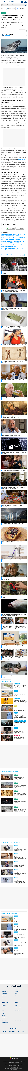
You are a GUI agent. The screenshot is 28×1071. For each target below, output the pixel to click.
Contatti (23, 1031)
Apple (16, 993)
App (15, 995)
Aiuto (18, 1065)
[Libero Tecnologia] (14, 1028)
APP (15, 705)
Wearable (4, 1005)
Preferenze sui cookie (12, 1065)
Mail (22, 4)
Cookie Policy (21, 1064)
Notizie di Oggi (5, 991)
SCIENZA (4, 13)
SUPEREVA (17, 1062)
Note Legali (11, 1064)
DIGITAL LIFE (16, 735)
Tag (18, 1031)
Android (16, 991)
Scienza (3, 997)
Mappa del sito (12, 1031)
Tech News (4, 995)
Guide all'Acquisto (18, 1007)
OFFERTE (16, 691)
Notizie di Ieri (4, 993)
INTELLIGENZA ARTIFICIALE (19, 720)
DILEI (15, 1061)
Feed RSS (4, 1031)
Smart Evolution (5, 1007)
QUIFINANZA (23, 1061)
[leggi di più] (26, 35)
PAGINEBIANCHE (6, 1061)
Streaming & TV (5, 1015)
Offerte (3, 998)
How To (16, 1005)
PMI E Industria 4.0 (19, 1021)
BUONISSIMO (11, 1062)
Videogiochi (4, 1017)
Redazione (17, 1011)
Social (3, 1013)
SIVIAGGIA (18, 1061)
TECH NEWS (16, 683)
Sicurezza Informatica (5, 1021)
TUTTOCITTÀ (11, 1061)
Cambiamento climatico (9, 224)
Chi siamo (6, 1064)
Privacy (16, 1064)
